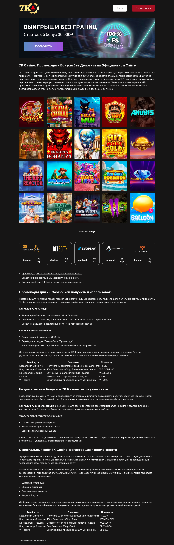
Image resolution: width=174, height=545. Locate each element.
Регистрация (143, 8)
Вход (120, 8)
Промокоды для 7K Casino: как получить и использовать (52, 273)
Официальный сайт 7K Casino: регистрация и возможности (53, 282)
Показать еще (87, 231)
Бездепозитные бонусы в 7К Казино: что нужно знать (50, 277)
